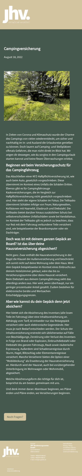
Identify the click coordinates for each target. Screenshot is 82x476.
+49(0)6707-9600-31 (40, 458)
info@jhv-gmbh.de (40, 460)
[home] (15, 14)
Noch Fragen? (15, 417)
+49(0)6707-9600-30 (40, 456)
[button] (70, 14)
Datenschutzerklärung (13, 471)
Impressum (10, 469)
